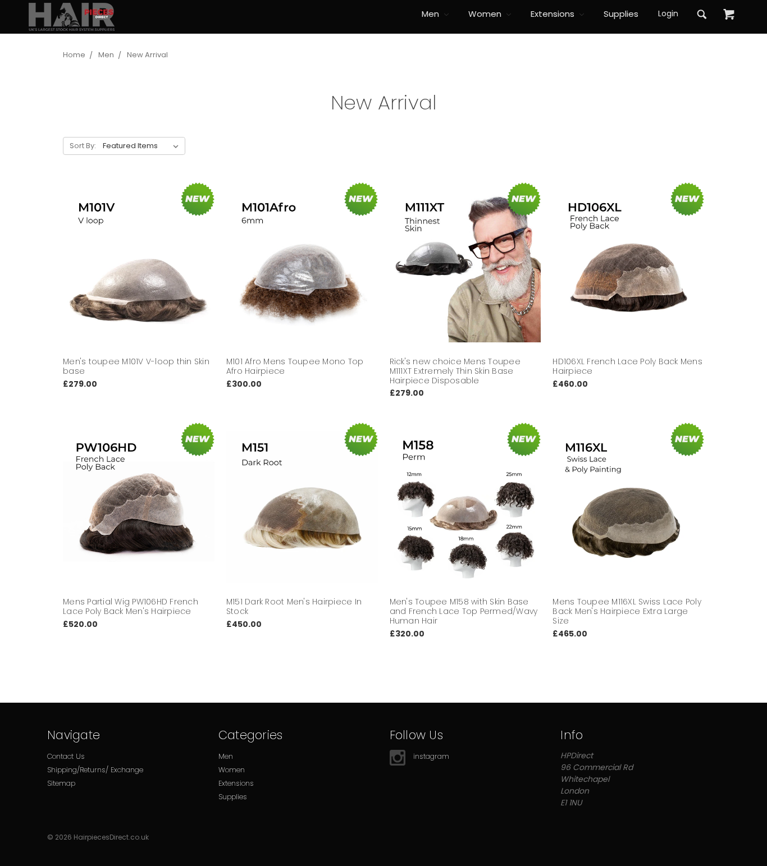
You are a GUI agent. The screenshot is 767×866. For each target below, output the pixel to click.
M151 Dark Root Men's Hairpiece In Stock (294, 606)
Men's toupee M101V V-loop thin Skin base (136, 366)
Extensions (554, 14)
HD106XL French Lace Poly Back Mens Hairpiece (627, 366)
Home (74, 54)
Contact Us (66, 756)
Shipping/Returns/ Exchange (95, 770)
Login (668, 13)
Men (431, 14)
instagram (431, 756)
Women (486, 14)
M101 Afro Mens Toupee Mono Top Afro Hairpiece (295, 366)
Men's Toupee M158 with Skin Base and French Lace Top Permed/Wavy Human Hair (464, 611)
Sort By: (83, 145)
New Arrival (147, 54)
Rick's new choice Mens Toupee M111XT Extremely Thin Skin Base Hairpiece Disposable (455, 371)
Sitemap (61, 783)
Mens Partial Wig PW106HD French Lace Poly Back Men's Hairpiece (130, 606)
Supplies (621, 14)
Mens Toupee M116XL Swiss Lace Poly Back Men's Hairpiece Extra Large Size (627, 611)
